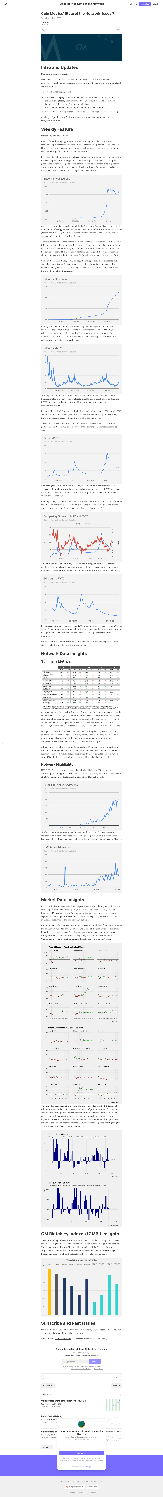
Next (115, 1386)
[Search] (131, 4)
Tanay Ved (54, 1422)
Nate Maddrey (55, 1406)
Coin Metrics (45, 22)
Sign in (156, 4)
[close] (103, 1421)
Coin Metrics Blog (63, 1338)
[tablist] (47, 1394)
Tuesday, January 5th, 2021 (51, 1404)
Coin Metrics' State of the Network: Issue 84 (63, 1401)
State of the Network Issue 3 (90, 777)
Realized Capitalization (52, 160)
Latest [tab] (49, 1395)
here (110, 1329)
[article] (81, 1405)
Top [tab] (43, 1395)
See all (45, 1447)
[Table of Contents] (2, 748)
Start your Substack (75, 1487)
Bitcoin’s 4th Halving (51, 1416)
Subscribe (145, 4)
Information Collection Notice (81, 1460)
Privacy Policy (98, 1460)
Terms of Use (92, 1458)
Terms (86, 1481)
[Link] (38, 67)
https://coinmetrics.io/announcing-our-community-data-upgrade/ (75, 107)
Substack (70, 1492)
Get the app (92, 1487)
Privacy (80, 1481)
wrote (75, 329)
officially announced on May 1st (106, 839)
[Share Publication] (136, 4)
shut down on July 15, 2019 (100, 97)
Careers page (93, 111)
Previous (49, 1386)
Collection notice (96, 1481)
